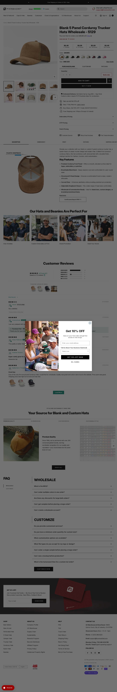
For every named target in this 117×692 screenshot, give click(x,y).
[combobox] (74, 351)
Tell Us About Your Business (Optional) (74, 348)
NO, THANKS (75, 362)
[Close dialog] (90, 323)
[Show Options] (88, 351)
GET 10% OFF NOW (75, 357)
